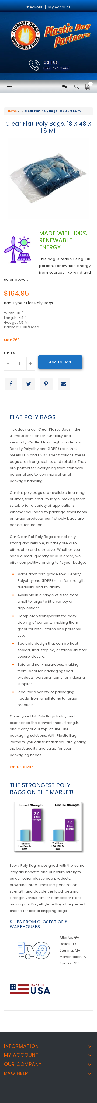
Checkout (34, 7)
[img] (89, 86)
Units (9, 353)
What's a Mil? (21, 766)
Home (12, 111)
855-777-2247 (56, 68)
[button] (48, 65)
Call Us (50, 62)
